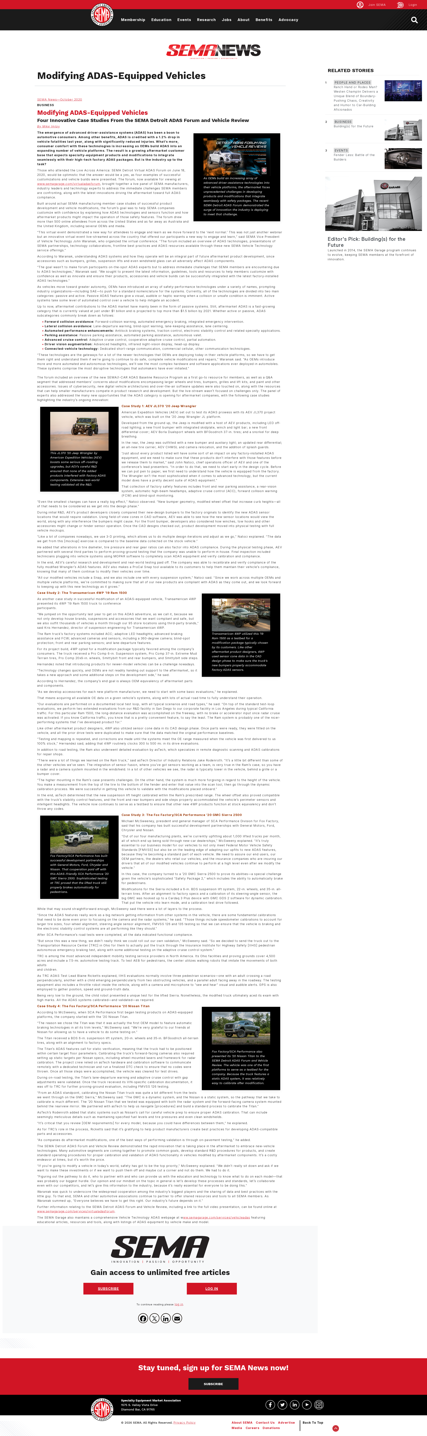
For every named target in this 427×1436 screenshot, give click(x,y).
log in (179, 1304)
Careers (253, 1428)
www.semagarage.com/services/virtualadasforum (76, 1211)
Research (206, 20)
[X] (154, 1318)
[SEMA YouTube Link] (307, 1404)
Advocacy (289, 20)
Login (413, 5)
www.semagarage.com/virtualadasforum (68, 184)
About (244, 20)
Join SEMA (377, 5)
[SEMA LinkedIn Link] (294, 1404)
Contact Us (265, 1422)
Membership (133, 20)
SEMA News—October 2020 (59, 99)
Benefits (264, 20)
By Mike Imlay (48, 126)
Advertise (286, 1422)
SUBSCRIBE (108, 1289)
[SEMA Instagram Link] (319, 1404)
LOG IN (211, 1289)
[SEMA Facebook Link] (270, 1404)
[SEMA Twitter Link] (282, 1404)
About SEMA (242, 1422)
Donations (271, 1428)
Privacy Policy (184, 1422)
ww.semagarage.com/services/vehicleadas (216, 1217)
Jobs (227, 20)
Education (161, 20)
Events (184, 20)
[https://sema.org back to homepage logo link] (417, 20)
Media (237, 1428)
